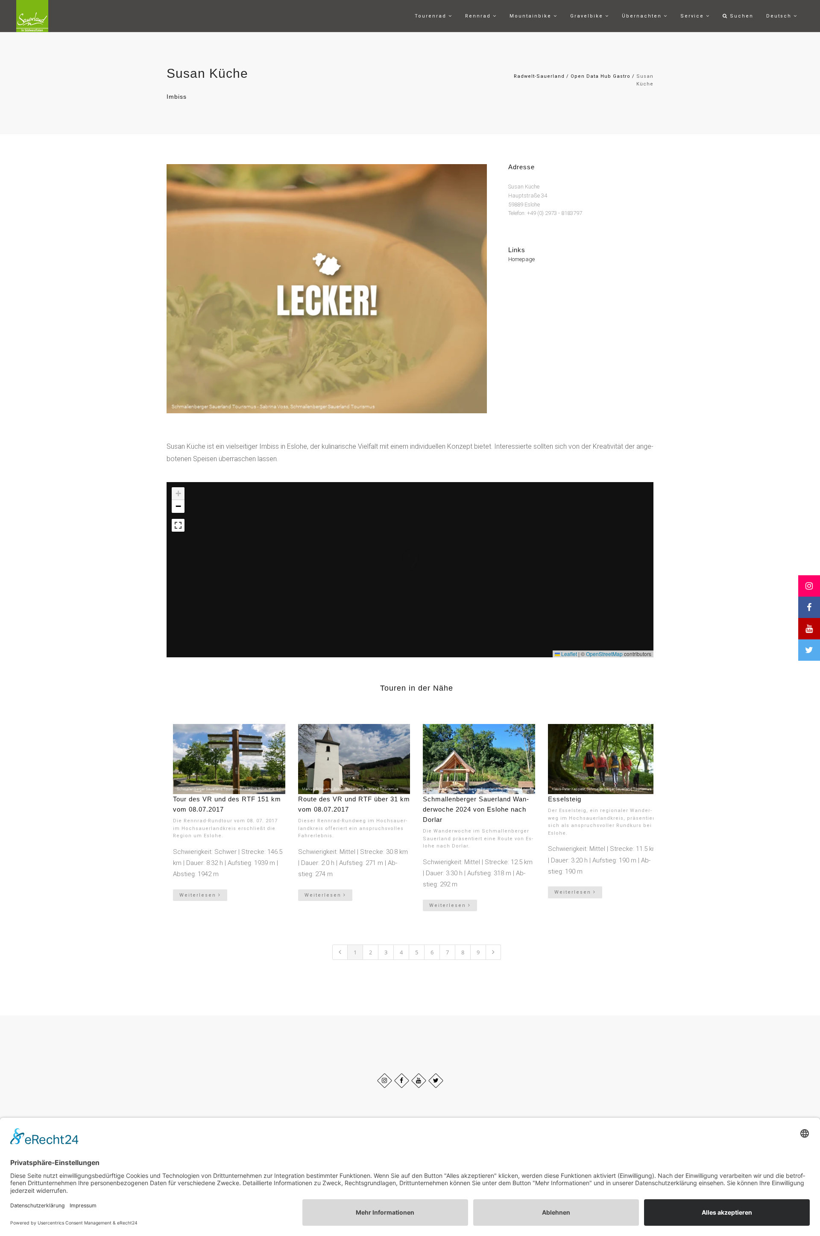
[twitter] (435, 1080)
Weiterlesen (198, 895)
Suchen (740, 16)
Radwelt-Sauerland (539, 76)
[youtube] (418, 1080)
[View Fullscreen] (178, 525)
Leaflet (568, 653)
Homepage (521, 259)
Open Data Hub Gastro (600, 76)
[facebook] (401, 1080)
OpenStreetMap (604, 653)
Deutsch (780, 16)
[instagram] (384, 1080)
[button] (401, 550)
